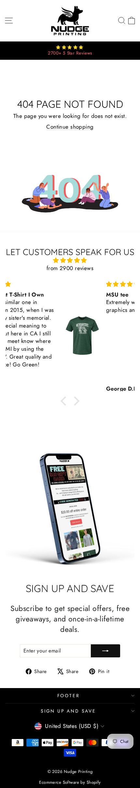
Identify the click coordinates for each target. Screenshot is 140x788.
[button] (65, 401)
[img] (70, 260)
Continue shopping (69, 127)
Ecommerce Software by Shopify (70, 782)
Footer (68, 695)
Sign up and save (68, 711)
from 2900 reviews (70, 268)
